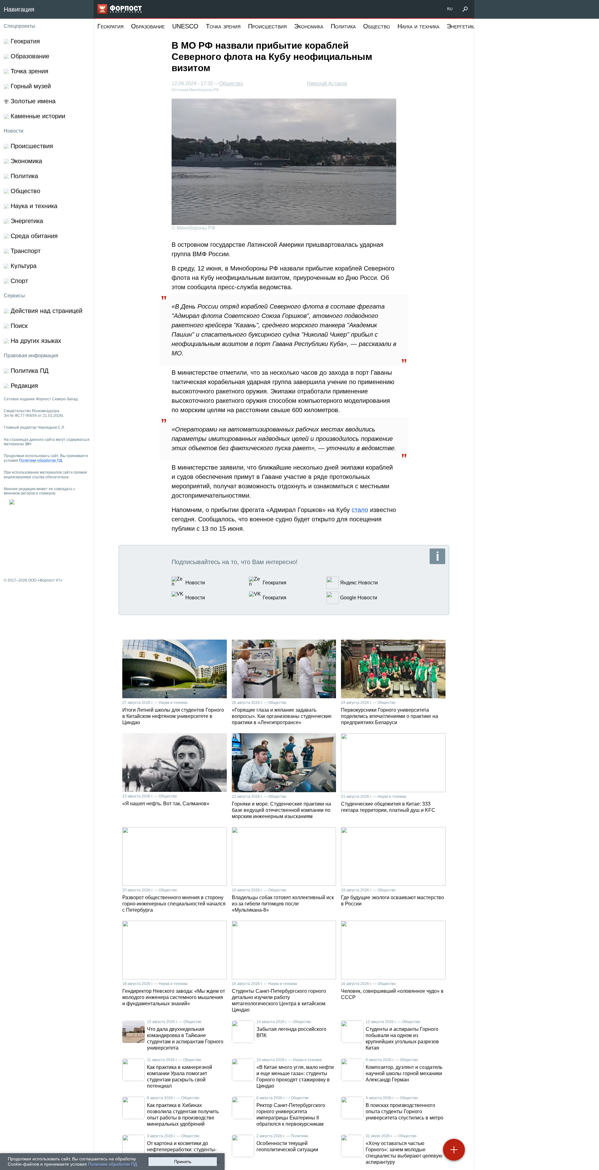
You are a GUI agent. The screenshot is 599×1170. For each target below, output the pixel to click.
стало (360, 509)
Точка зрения (223, 26)
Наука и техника (418, 26)
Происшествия (267, 26)
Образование (148, 26)
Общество (376, 26)
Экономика (308, 26)
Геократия (110, 26)
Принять (182, 1161)
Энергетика (461, 26)
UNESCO (185, 26)
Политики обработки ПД (112, 1164)
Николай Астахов (327, 83)
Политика (343, 26)
